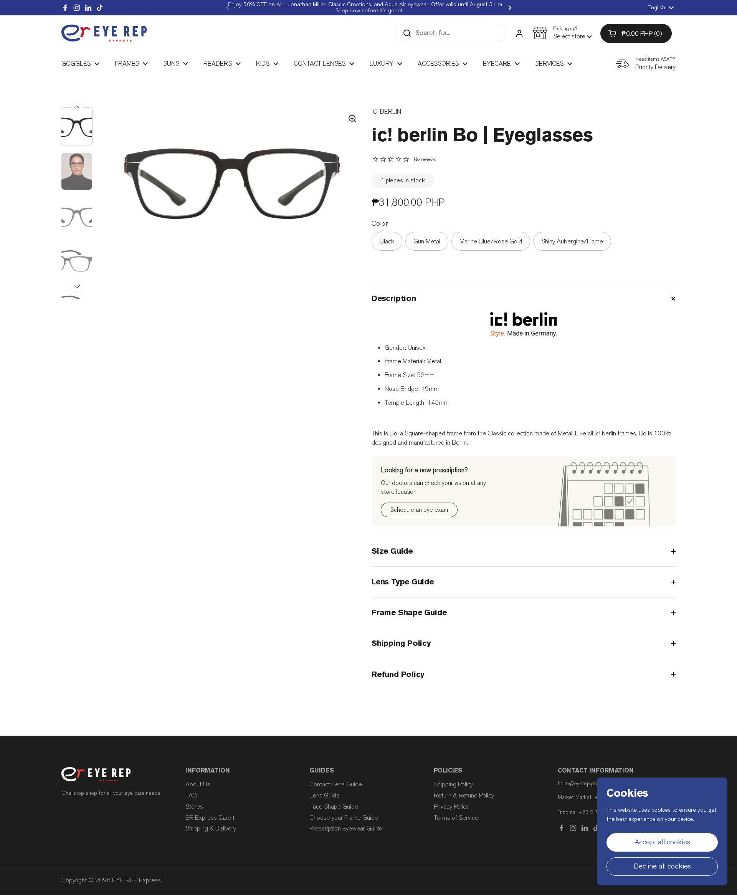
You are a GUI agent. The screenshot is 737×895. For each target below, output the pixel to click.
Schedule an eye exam (419, 509)
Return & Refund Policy (464, 795)
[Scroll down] (77, 287)
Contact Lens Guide (335, 784)
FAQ (191, 795)
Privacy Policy (451, 806)
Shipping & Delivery (210, 828)
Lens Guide (324, 795)
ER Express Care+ (210, 817)
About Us (197, 784)
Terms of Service (456, 817)
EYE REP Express (136, 880)
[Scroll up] (77, 107)
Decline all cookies (662, 866)
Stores (194, 806)
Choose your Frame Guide (343, 817)
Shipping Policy (453, 784)
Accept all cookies (662, 842)
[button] (562, 33)
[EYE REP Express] (104, 33)
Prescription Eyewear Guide (345, 828)
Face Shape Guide (333, 806)
